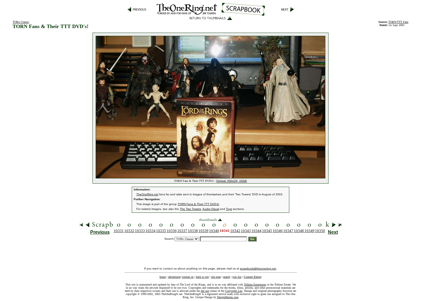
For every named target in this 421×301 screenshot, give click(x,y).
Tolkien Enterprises (255, 284)
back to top (202, 276)
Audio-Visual (210, 208)
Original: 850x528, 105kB (231, 180)
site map (216, 276)
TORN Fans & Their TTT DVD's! (198, 204)
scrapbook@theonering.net (258, 268)
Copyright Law (233, 290)
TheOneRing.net (147, 194)
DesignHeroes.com (228, 297)
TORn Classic (21, 21)
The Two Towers (190, 208)
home (163, 276)
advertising (174, 276)
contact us (188, 276)
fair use (205, 290)
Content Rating (252, 276)
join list (236, 276)
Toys (229, 208)
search (226, 276)
